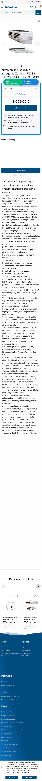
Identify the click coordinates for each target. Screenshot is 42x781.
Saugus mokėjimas (6, 689)
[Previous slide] (4, 43)
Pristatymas (4, 682)
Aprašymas (21, 170)
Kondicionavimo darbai (8, 715)
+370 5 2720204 (6, 650)
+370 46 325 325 (26, 650)
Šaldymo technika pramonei (9, 744)
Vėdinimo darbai (6, 712)
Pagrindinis (4, 741)
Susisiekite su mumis (7, 737)
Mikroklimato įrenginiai (8, 719)
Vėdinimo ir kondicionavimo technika (12, 723)
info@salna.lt (5, 647)
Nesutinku (29, 777)
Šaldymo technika (6, 726)
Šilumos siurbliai (6, 755)
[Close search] (32, 12)
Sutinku (12, 777)
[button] (38, 586)
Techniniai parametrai (21, 176)
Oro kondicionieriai (6, 748)
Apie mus (4, 692)
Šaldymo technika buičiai (8, 751)
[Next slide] (37, 43)
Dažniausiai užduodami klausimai (11, 700)
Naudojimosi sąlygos (7, 685)
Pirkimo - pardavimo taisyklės (10, 696)
